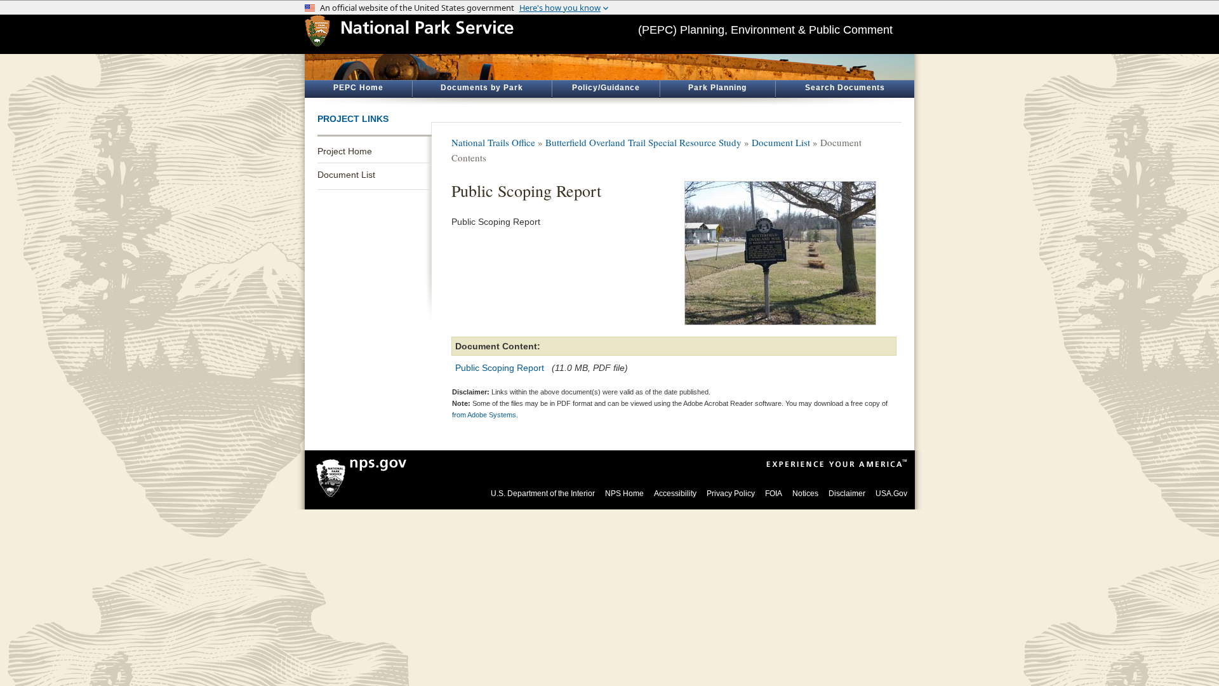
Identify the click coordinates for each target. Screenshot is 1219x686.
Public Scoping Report (499, 368)
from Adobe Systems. (485, 415)
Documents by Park (482, 87)
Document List (346, 175)
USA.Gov (891, 493)
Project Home (344, 151)
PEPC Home (358, 87)
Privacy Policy (731, 493)
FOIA (773, 493)
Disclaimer (847, 493)
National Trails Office (493, 142)
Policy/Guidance (606, 87)
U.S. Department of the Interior (543, 493)
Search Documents (845, 87)
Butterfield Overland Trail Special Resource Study (643, 142)
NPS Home (624, 493)
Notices (805, 493)
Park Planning (717, 87)
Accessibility (675, 493)
